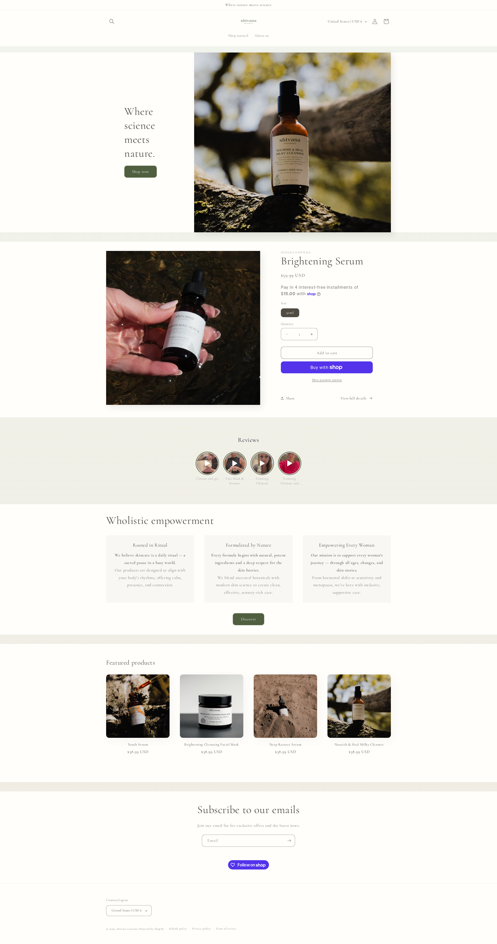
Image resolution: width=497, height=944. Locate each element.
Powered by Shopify (151, 929)
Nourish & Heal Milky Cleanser (359, 744)
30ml (290, 312)
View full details (354, 398)
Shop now (140, 171)
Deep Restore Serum (285, 744)
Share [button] (290, 398)
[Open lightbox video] (207, 463)
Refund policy (178, 928)
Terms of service (226, 928)
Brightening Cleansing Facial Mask (211, 744)
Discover (248, 619)
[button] (112, 21)
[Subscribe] (289, 841)
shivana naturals (127, 929)
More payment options (327, 380)
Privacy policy (201, 928)
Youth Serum (138, 744)
